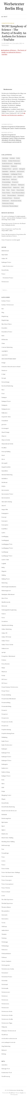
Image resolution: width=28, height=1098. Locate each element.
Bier (3, 308)
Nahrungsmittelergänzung (9, 610)
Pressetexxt (5, 725)
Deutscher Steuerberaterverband (11, 366)
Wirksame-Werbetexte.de (9, 1030)
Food (3, 393)
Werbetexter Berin (7, 1011)
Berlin (18, 158)
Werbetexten (5, 1004)
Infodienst (12, 171)
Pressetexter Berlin (7, 722)
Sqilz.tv (4, 830)
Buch (3, 335)
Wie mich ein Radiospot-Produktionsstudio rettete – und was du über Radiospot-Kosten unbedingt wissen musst (14, 218)
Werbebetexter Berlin (8, 969)
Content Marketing (7, 347)
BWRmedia (5, 339)
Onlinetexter (5, 648)
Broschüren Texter (7, 332)
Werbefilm (4, 980)
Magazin (4, 571)
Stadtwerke (5, 834)
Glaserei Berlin (6, 440)
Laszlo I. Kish (5, 559)
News (3, 617)
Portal (3, 675)
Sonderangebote (6, 818)
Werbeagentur (6, 965)
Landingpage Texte (7, 544)
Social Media (5, 270)
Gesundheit (5, 420)
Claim (3, 343)
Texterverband (6, 891)
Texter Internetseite (7, 876)
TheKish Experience (7, 903)
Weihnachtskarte (6, 953)
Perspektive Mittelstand (8, 656)
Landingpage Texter (7, 548)
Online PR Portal (6, 637)
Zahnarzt (4, 1050)
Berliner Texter (6, 301)
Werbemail (5, 984)
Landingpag (5, 536)
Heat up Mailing (6, 451)
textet (4, 195)
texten (3, 861)
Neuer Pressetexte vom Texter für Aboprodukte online (11, 229)
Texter (13, 190)
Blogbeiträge (5, 320)
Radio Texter (5, 741)
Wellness (4, 957)
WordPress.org (6, 1076)
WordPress (5, 1034)
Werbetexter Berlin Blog (14, 6)
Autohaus (12, 158)
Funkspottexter (6, 409)
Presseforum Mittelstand (9, 698)
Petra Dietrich (5, 664)
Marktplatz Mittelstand (8, 594)
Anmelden (4, 1065)
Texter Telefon (6, 192)
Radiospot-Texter (6, 760)
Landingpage (5, 174)
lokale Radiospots (7, 176)
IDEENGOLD (5, 250)
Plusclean (4, 671)
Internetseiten (6, 498)
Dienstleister (5, 166)
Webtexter (5, 949)
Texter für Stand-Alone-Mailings (11, 872)
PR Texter (4, 679)
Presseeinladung (6, 695)
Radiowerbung (6, 772)
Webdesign (5, 942)
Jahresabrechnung (7, 501)
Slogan (3, 799)
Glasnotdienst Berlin (7, 444)
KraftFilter (5, 529)
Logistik (4, 563)
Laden (3, 532)
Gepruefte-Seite (6, 416)
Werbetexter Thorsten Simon (10, 206)
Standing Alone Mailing (8, 841)
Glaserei (4, 436)
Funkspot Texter (6, 169)
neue (14, 176)
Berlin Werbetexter (7, 163)
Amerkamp (5, 158)
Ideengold (22, 169)
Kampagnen (5, 513)
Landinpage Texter (7, 556)
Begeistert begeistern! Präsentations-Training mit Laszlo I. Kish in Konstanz (14, 127)
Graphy (21, 1093)
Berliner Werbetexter (14, 161)
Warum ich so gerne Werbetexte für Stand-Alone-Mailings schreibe (14, 224)
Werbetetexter (6, 992)
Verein (3, 922)
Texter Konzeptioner (7, 884)
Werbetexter (5, 200)
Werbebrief (21, 195)
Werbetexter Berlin (8, 23)
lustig (3, 567)
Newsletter (5, 621)
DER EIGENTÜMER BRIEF (9, 359)
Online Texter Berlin (7, 644)
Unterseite (5, 915)
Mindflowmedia (6, 602)
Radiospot (13, 184)
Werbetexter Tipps (7, 1023)
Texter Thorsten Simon (18, 192)
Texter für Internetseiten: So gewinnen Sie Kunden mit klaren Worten (14, 235)
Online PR (20, 176)
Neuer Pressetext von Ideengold (11, 240)
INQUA (3, 486)
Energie (4, 378)
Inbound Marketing (7, 474)
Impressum (5, 254)
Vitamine (4, 934)
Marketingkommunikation (9, 586)
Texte (8, 190)
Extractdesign (5, 382)
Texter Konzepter (7, 880)
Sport (3, 826)
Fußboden (4, 413)
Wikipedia (4, 1027)
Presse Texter (5, 691)
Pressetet (4, 710)
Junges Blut (5, 509)
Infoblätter (5, 478)
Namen (4, 613)
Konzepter (5, 521)
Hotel (3, 455)
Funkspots (14, 166)
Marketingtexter (6, 590)
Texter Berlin (20, 190)
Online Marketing (7, 629)
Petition (4, 660)
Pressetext (15, 182)
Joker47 (4, 505)
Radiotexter (16, 187)
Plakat (3, 668)
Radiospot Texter (6, 187)
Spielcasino (5, 822)
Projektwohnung (6, 729)
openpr (4, 652)
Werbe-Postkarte (6, 961)
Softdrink (4, 814)
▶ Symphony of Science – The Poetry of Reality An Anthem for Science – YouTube (14, 52)
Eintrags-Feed (6, 1068)
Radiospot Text (6, 752)
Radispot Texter (6, 776)
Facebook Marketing (7, 386)
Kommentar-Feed (7, 1072)
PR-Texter (14, 179)
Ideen (3, 459)
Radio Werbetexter (8, 266)
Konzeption (5, 525)
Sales (3, 783)
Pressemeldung (6, 182)
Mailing (4, 575)
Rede (3, 780)
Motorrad (4, 606)
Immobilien (5, 171)
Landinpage (5, 552)
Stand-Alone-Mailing (7, 837)
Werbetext (16, 198)
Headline (4, 447)
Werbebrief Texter (7, 198)
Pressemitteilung (6, 706)
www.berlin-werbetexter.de (9, 1038)
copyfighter (5, 351)
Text (3, 190)
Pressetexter (5, 184)
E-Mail (3, 374)
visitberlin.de (5, 930)
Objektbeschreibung (7, 625)
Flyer (3, 389)
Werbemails (5, 988)
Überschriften (5, 911)
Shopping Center (6, 795)
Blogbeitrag (17, 163)
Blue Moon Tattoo (7, 324)
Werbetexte (5, 1000)
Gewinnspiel (5, 428)
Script (3, 791)
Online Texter (5, 179)
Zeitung (4, 1054)
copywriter (5, 355)
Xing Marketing (6, 1046)
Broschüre (4, 328)
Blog (3, 312)
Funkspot (4, 397)
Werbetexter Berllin (7, 1019)
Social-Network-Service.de (9, 810)
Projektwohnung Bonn (8, 733)
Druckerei (4, 370)
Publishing (4, 737)
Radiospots (21, 184)
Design (3, 362)
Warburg (4, 938)
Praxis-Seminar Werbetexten (10, 687)
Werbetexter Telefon (7, 203)
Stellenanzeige (6, 845)
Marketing (4, 583)
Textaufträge (5, 853)
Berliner (4, 161)
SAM (22, 187)
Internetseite (20, 171)
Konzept (4, 517)
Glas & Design (5, 432)
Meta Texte (5, 598)
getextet (15, 169)
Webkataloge (5, 946)
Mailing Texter (6, 579)
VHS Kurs (4, 926)
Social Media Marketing (8, 807)
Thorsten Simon (11, 195)
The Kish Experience (7, 899)
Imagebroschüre (6, 467)
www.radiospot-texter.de (8, 1042)
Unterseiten (5, 919)
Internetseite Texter (7, 494)
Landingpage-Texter (16, 174)
